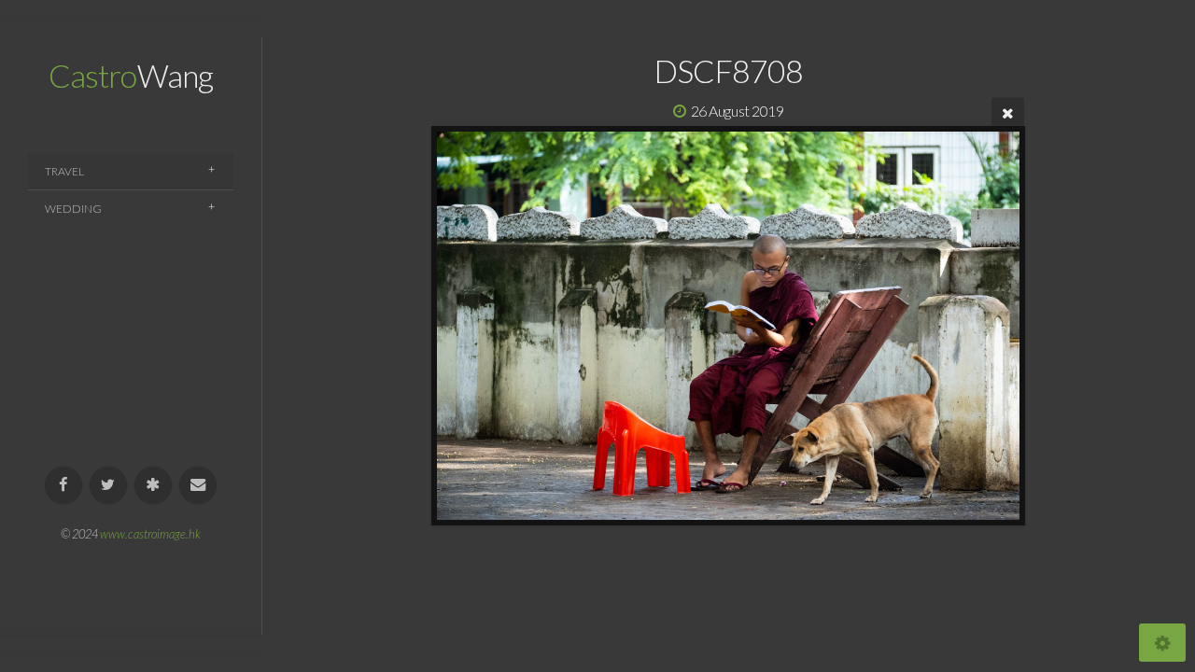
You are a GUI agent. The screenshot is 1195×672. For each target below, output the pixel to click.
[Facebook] (64, 486)
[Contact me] (198, 486)
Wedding (73, 209)
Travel (64, 171)
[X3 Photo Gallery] (153, 486)
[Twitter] (109, 486)
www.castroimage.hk (150, 533)
